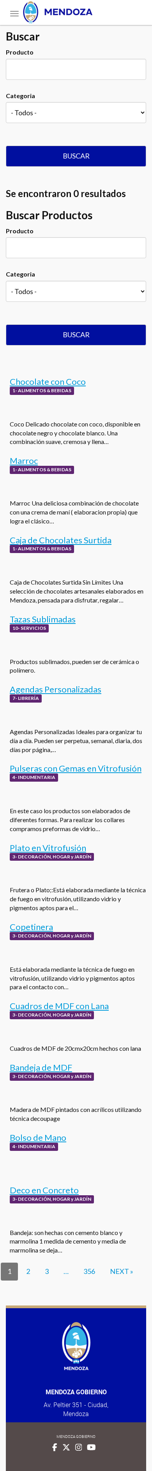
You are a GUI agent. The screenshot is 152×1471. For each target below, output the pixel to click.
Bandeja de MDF (41, 1067)
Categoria (20, 95)
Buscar (76, 156)
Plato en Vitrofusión (48, 847)
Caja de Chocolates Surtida (60, 540)
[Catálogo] (76, 12)
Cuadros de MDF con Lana (59, 1006)
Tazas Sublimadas (43, 619)
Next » (121, 1271)
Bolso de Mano (38, 1137)
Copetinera (31, 926)
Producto (20, 52)
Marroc (24, 460)
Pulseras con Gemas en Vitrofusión (75, 768)
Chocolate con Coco (48, 381)
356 (89, 1271)
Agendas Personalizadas (55, 689)
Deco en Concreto (44, 1190)
